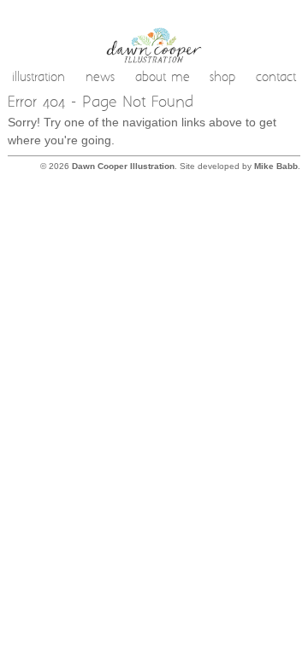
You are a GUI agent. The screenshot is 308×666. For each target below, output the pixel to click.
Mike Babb (276, 166)
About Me (162, 79)
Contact (276, 79)
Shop (222, 79)
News (100, 79)
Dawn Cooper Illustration (123, 166)
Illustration (38, 79)
